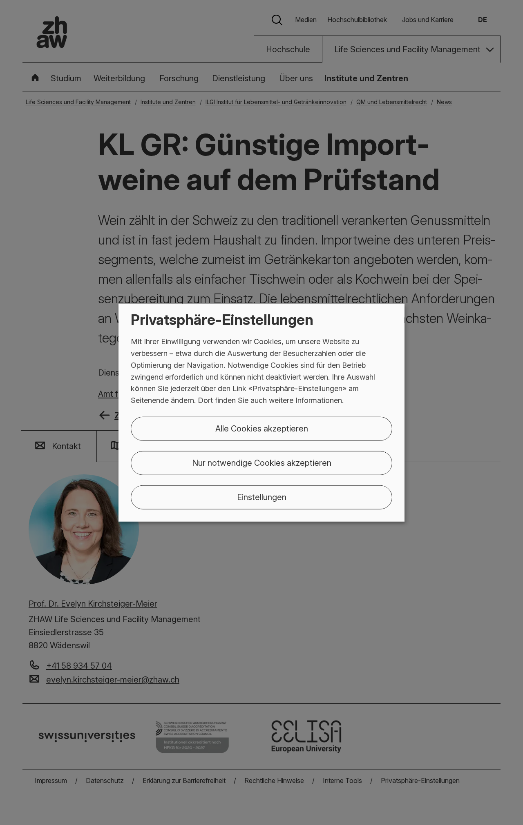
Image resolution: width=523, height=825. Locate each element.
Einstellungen (261, 497)
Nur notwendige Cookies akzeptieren (261, 463)
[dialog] (261, 412)
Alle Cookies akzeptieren (261, 429)
